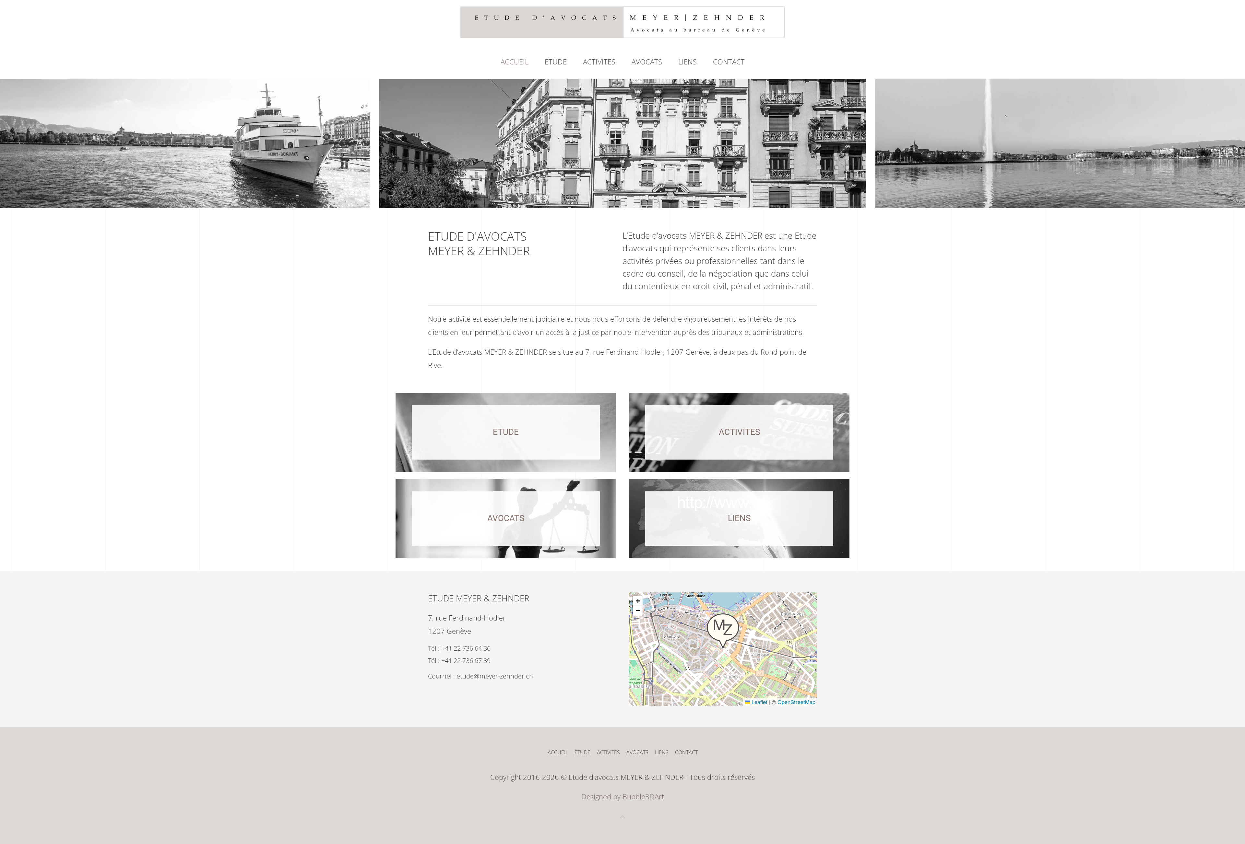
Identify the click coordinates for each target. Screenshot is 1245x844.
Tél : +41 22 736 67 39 (459, 660)
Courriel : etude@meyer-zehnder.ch (480, 676)
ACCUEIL (514, 61)
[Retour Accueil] (622, 22)
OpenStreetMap (796, 702)
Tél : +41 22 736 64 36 (459, 648)
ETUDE (556, 61)
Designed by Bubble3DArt (622, 796)
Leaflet (758, 702)
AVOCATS (637, 752)
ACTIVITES (599, 61)
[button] (723, 631)
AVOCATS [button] (647, 61)
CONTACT (729, 61)
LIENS (687, 61)
